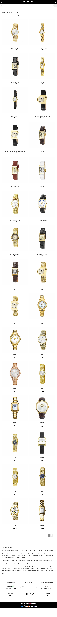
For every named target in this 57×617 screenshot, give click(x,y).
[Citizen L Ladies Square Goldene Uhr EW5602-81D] (15, 396)
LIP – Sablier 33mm (14, 526)
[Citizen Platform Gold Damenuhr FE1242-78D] (42, 294)
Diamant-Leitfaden (47, 591)
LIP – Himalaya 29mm (15, 220)
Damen (9, 9)
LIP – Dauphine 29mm (15, 254)
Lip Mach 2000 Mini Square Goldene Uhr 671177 (15, 322)
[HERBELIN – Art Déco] (42, 499)
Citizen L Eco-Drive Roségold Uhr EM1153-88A (14, 390)
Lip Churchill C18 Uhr (15, 288)
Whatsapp (9, 586)
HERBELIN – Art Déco (42, 526)
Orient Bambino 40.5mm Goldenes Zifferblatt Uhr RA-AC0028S (42, 424)
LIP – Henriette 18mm (42, 48)
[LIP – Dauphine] (15, 20)
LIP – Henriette (14, 116)
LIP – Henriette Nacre (15, 459)
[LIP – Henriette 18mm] (42, 20)
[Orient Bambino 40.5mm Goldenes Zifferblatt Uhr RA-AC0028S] (42, 396)
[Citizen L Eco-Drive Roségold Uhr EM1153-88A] (15, 362)
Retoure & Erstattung (10, 596)
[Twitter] (27, 594)
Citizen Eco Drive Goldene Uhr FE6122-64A (15, 356)
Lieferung (10, 593)
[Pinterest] (33, 594)
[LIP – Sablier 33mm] (15, 499)
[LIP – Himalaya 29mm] (15, 192)
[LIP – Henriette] (15, 88)
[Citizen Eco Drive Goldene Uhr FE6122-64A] (15, 328)
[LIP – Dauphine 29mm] (15, 226)
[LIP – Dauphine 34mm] (42, 328)
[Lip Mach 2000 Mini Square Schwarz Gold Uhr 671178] (15, 123)
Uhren (6, 9)
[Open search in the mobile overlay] (28, 5)
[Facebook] (24, 594)
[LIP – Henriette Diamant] (15, 465)
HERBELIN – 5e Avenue (42, 459)
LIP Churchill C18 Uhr (42, 254)
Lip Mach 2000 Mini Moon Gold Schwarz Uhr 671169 (42, 117)
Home (3, 9)
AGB (47, 596)
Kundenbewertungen (46, 588)
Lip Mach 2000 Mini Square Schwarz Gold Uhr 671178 (15, 152)
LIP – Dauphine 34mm (42, 356)
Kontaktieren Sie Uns (10, 588)
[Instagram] (30, 594)
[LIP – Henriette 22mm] (42, 362)
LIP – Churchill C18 (14, 82)
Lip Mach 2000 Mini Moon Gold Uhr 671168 (42, 288)
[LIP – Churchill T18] (42, 123)
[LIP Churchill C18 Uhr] (42, 226)
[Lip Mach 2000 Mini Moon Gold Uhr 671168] (42, 260)
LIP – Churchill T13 (42, 82)
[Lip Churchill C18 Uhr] (15, 260)
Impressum (47, 593)
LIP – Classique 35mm (42, 220)
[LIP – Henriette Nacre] (15, 431)
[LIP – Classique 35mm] (42, 192)
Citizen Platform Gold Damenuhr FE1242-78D (42, 322)
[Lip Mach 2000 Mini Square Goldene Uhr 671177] (15, 294)
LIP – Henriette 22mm (42, 390)
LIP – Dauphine (14, 48)
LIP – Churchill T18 (42, 151)
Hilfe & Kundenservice (10, 591)
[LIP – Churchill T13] (42, 54)
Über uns (46, 586)
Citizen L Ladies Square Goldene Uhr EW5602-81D (15, 423)
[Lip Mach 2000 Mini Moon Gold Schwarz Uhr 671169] (42, 88)
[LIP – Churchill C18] (15, 54)
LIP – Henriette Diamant (15, 493)
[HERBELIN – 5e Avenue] (42, 431)
